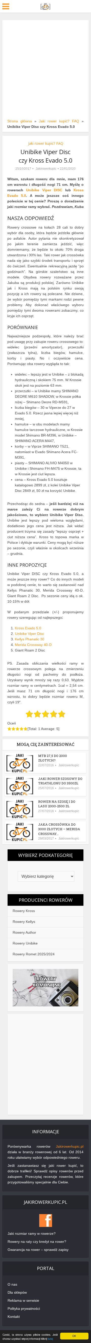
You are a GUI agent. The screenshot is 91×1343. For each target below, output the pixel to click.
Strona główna (19, 121)
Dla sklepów (17, 1292)
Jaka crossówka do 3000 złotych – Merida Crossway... (59, 829)
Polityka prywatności (24, 1308)
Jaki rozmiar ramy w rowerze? (32, 1233)
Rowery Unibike (25, 943)
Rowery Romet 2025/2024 (34, 954)
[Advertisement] (45, 70)
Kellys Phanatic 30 (29, 639)
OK (74, 1336)
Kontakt (14, 1317)
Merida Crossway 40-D (33, 645)
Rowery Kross (24, 911)
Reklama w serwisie (23, 1300)
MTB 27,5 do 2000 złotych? (52, 758)
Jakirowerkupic (46, 168)
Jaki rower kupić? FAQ (59, 121)
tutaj (50, 1338)
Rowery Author (24, 932)
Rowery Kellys (24, 922)
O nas (12, 1284)
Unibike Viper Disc (29, 634)
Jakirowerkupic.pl (69, 1146)
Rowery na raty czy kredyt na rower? (37, 1242)
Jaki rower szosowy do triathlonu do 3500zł (60, 780)
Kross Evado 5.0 (28, 628)
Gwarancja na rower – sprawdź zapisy (38, 1250)
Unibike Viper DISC (44, 190)
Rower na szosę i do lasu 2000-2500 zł (56, 803)
